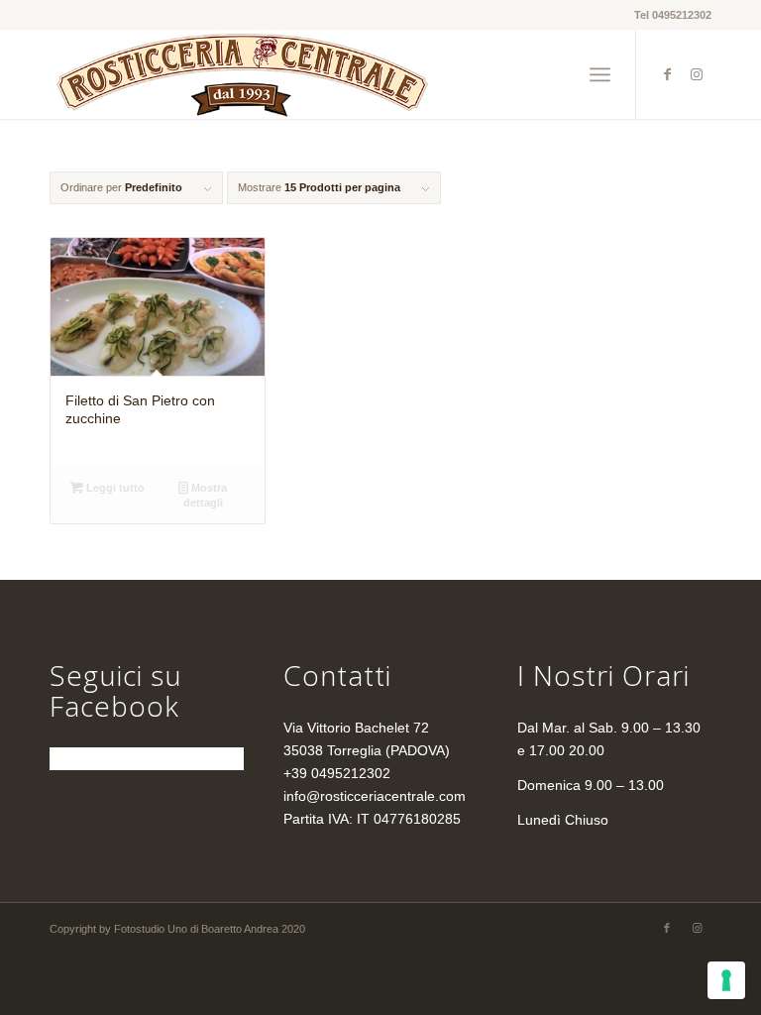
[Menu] (600, 74)
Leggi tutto (114, 488)
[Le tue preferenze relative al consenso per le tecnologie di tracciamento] (726, 980)
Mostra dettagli (205, 495)
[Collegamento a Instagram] (696, 74)
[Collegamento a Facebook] (667, 74)
